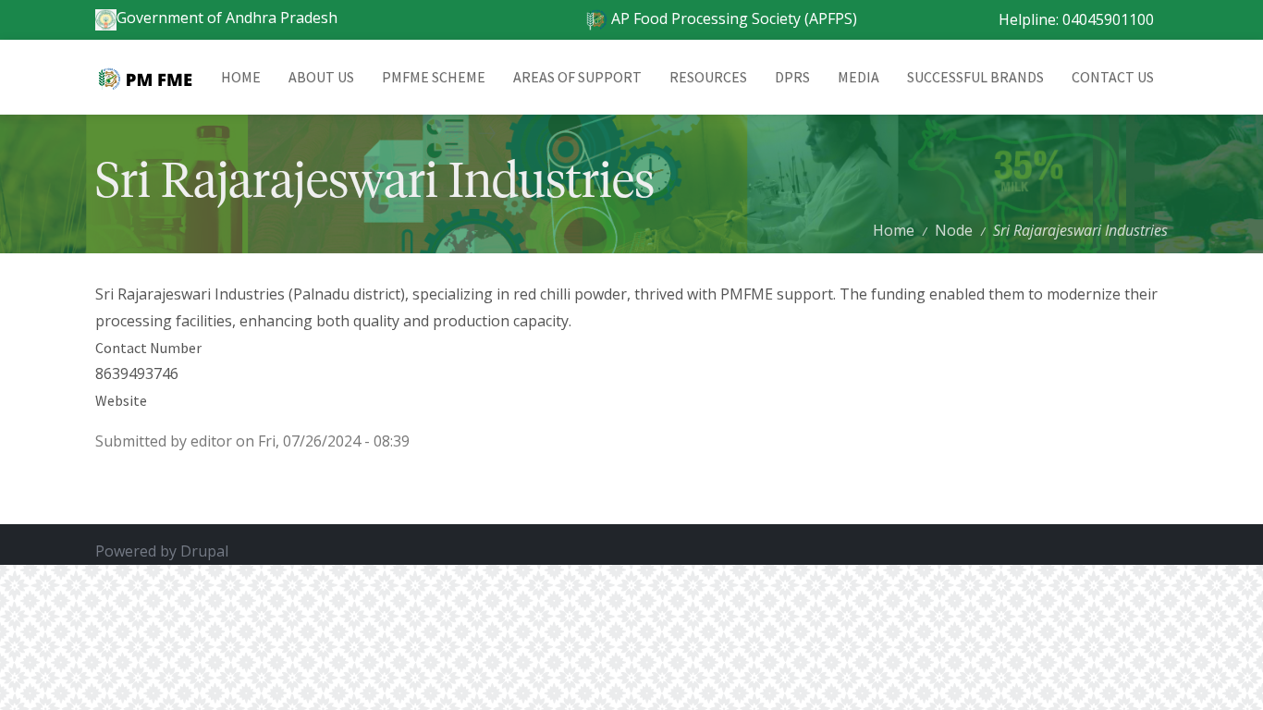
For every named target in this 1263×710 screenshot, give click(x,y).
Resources (708, 76)
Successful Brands (975, 76)
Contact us (1113, 76)
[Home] (151, 77)
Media (858, 76)
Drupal (204, 551)
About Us (321, 76)
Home (241, 76)
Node (954, 230)
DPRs (792, 76)
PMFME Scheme (433, 76)
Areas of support (577, 76)
